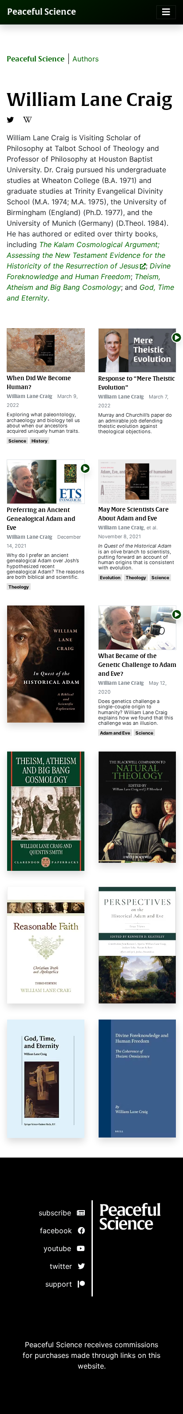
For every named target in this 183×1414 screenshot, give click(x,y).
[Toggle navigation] (166, 12)
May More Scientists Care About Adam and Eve (133, 514)
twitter (64, 1266)
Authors (85, 58)
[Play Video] (176, 337)
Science (17, 440)
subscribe (58, 1212)
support (61, 1284)
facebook (59, 1230)
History (40, 440)
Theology (18, 586)
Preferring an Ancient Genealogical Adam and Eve (41, 519)
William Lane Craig (29, 396)
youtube (60, 1248)
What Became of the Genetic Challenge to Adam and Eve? (137, 665)
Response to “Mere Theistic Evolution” (136, 383)
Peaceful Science (41, 11)
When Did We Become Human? (39, 382)
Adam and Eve (115, 732)
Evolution (110, 577)
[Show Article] (137, 350)
